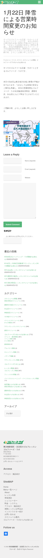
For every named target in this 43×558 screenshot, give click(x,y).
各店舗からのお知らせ (12, 384)
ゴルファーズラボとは (12, 364)
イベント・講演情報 (11, 337)
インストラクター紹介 (14, 511)
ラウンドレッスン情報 (11, 360)
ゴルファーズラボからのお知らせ (20, 61)
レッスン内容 (10, 495)
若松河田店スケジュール (12, 301)
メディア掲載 (8, 356)
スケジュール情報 (29, 60)
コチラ (20, 461)
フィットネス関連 (10, 374)
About (7, 492)
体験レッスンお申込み (14, 508)
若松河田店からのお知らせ (13, 386)
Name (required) (30, 161)
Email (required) (30, 169)
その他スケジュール (11, 316)
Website (27, 177)
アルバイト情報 (9, 348)
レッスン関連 (9, 368)
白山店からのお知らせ (11, 394)
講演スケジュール (10, 330)
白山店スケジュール (11, 309)
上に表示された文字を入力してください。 (20, 236)
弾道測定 (8, 497)
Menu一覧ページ (10, 489)
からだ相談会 (8, 322)
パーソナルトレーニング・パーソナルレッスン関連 (21, 378)
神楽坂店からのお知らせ (12, 398)
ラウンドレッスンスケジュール (14, 326)
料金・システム (11, 503)
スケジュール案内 (12, 517)
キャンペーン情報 (10, 352)
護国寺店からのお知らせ (12, 390)
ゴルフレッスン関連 (11, 370)
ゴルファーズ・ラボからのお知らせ (18, 519)
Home (5, 487)
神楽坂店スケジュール (11, 312)
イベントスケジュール (11, 320)
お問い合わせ (10, 514)
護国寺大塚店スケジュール (13, 305)
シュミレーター (11, 500)
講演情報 (7, 344)
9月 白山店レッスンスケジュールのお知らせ (20, 270)
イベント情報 (8, 339)
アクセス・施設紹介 (11, 474)
